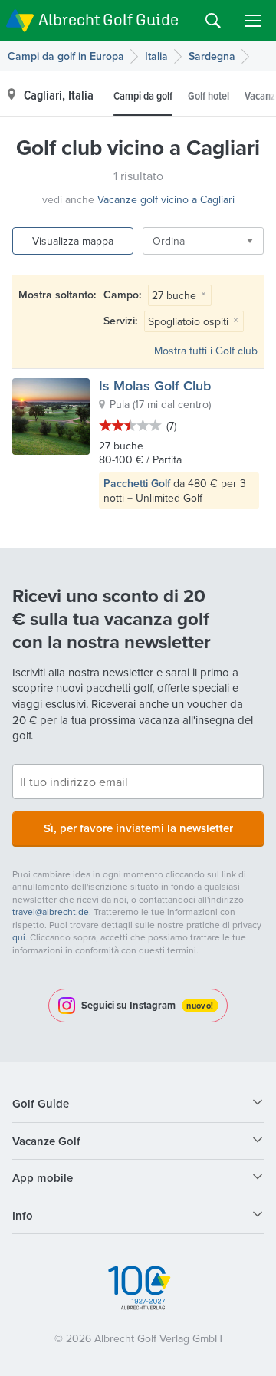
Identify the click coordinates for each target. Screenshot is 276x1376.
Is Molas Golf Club (155, 385)
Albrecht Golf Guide (108, 19)
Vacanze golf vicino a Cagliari (166, 199)
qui (18, 936)
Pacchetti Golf (137, 483)
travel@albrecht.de (50, 911)
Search (213, 20)
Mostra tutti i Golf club (206, 350)
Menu (253, 20)
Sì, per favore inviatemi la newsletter (138, 828)
